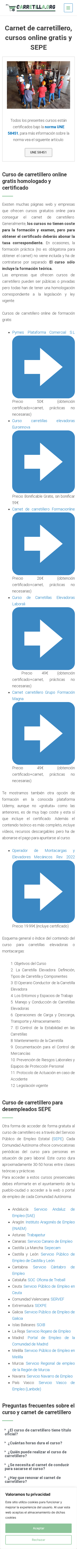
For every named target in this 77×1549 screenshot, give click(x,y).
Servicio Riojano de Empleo (48, 1331)
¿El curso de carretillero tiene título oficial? (38, 1432)
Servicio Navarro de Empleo (50, 1376)
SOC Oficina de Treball (46, 1280)
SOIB (41, 1325)
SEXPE (40, 1305)
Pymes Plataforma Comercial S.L (43, 332)
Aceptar (38, 1528)
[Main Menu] (68, 7)
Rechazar (38, 1540)
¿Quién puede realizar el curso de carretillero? (36, 1454)
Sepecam (52, 1247)
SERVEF (57, 1299)
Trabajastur (36, 1235)
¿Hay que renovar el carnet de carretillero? (33, 1479)
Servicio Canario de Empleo (50, 1241)
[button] (38, 1432)
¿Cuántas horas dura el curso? (35, 1443)
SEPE (57, 1139)
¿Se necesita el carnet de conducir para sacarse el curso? (37, 1467)
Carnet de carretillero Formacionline (43, 509)
